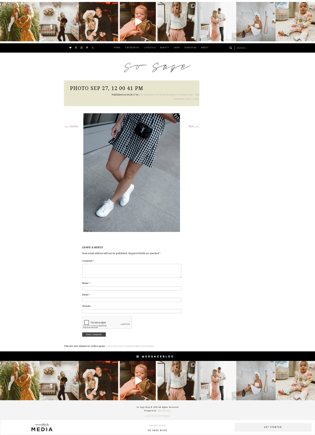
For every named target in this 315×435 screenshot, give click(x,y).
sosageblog (19, 5)
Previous (71, 126)
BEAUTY (164, 48)
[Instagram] (36, 37)
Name (86, 283)
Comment (88, 261)
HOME (117, 48)
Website (86, 306)
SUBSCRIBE (191, 48)
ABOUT (205, 48)
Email (86, 294)
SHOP (177, 48)
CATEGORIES (132, 48)
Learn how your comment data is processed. (130, 346)
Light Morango (164, 411)
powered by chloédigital (157, 416)
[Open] (19, 21)
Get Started (273, 427)
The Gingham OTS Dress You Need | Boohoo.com (166, 94)
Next (194, 126)
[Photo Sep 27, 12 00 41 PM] (131, 172)
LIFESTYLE (150, 48)
